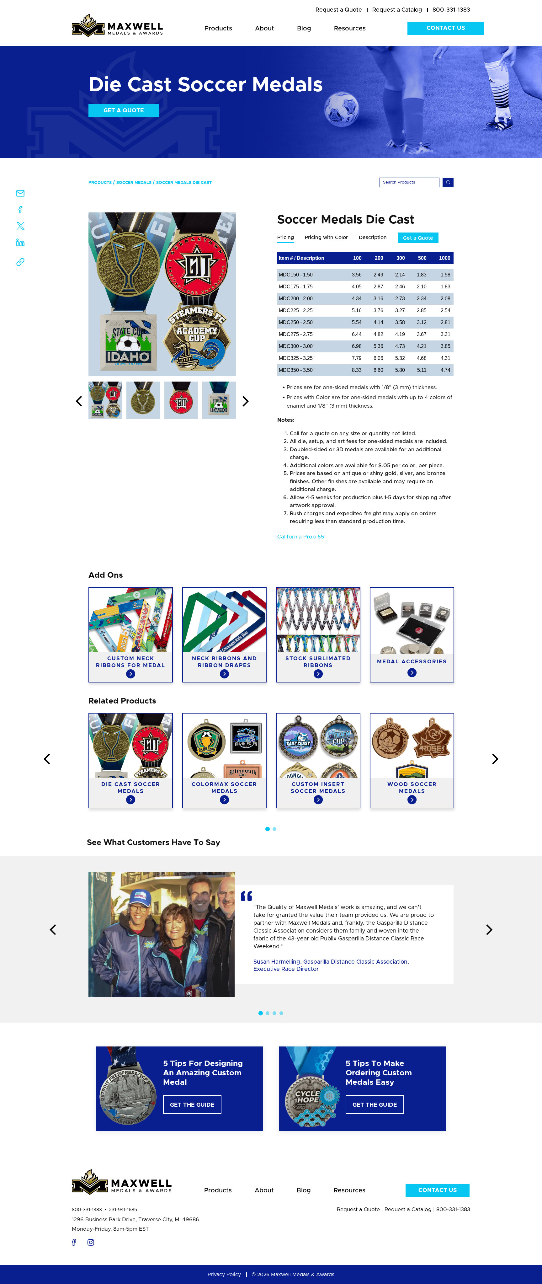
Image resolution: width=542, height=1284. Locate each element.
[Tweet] (20, 227)
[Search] (448, 182)
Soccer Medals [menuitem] (133, 183)
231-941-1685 (123, 1209)
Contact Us (446, 28)
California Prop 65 (300, 536)
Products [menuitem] (218, 28)
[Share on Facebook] (21, 211)
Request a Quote (358, 1209)
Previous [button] (79, 401)
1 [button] (267, 829)
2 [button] (274, 829)
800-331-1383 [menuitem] (451, 10)
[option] (162, 294)
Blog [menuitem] (304, 28)
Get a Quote (124, 111)
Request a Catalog (408, 1209)
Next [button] (245, 401)
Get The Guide (192, 1105)
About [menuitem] (264, 28)
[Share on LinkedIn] (20, 245)
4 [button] (281, 1013)
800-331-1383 (87, 1209)
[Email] (20, 195)
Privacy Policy (224, 1274)
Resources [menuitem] (350, 28)
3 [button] (274, 1013)
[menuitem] (339, 10)
